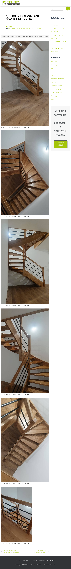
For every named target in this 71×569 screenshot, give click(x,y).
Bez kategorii (12, 28)
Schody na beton (56, 85)
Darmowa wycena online (61, 144)
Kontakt (53, 560)
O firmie (17, 560)
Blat (52, 68)
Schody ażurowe (22, 28)
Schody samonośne (35, 28)
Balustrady (54, 61)
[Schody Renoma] (12, 3)
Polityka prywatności (40, 560)
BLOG (53, 72)
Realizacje (26, 560)
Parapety (53, 82)
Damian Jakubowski (50, 565)
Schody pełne (55, 96)
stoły (52, 99)
